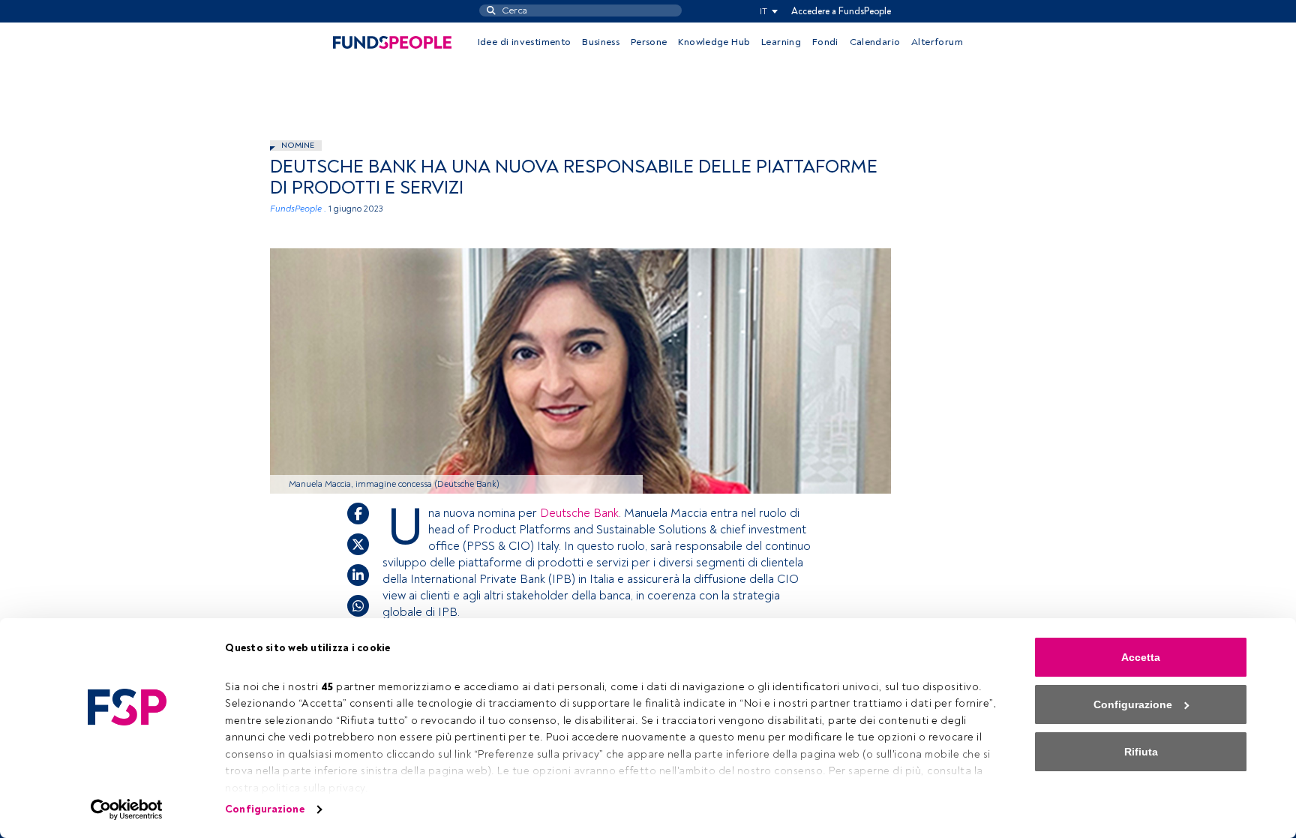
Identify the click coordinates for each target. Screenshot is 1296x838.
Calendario (875, 42)
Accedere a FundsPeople (841, 11)
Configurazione (264, 809)
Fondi (825, 42)
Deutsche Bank (579, 513)
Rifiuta (1141, 752)
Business (601, 42)
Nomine (297, 145)
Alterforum (937, 42)
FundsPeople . (298, 209)
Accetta (1140, 657)
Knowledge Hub (714, 42)
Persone (649, 42)
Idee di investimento (525, 42)
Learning (781, 42)
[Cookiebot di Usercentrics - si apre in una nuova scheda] (127, 809)
